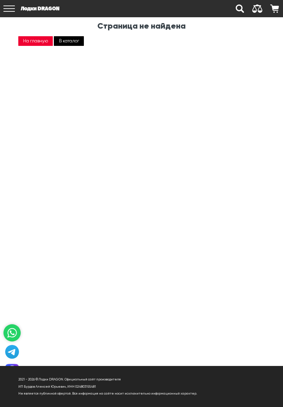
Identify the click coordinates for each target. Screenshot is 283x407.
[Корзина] (274, 8)
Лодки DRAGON (40, 8)
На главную (35, 40)
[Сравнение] (257, 8)
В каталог (69, 40)
